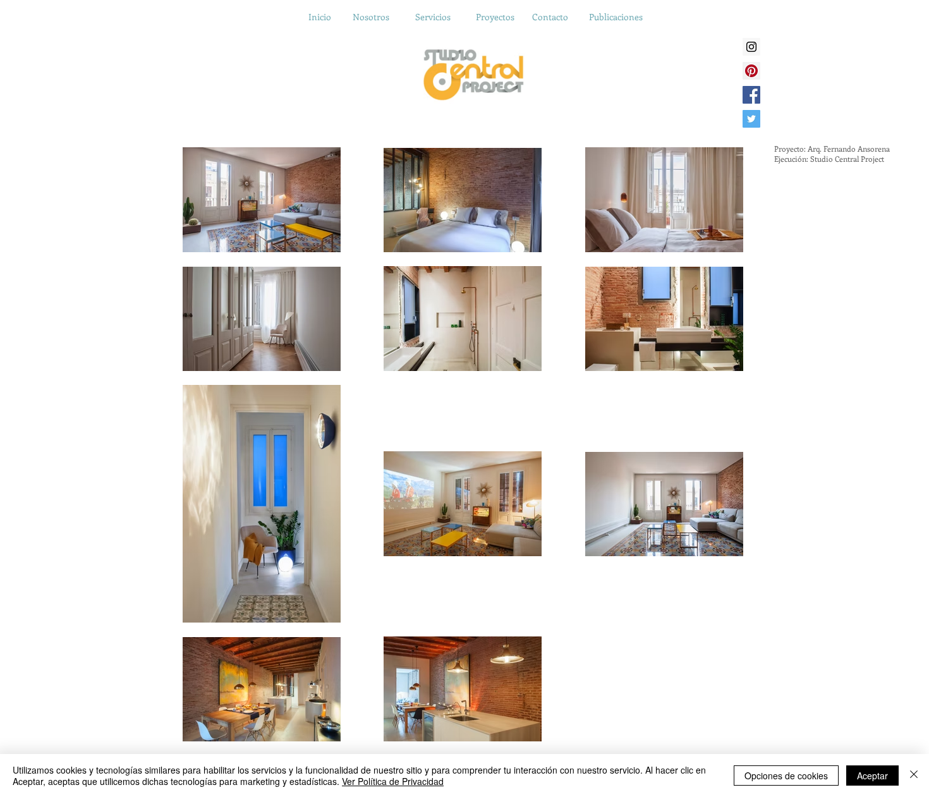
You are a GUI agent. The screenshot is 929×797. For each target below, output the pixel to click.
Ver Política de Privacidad (393, 781)
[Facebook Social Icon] (751, 95)
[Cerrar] (913, 775)
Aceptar (872, 775)
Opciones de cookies (786, 775)
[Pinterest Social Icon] (751, 71)
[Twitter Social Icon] (751, 119)
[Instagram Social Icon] (751, 47)
